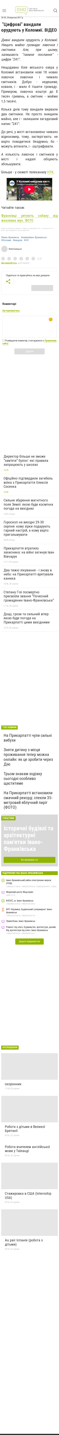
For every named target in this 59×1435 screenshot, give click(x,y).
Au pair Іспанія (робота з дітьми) (24, 1242)
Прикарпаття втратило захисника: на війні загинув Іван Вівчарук (29, 552)
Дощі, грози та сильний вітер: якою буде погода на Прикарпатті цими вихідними (27, 618)
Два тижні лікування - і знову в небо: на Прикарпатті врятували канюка (28, 574)
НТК (50, 172)
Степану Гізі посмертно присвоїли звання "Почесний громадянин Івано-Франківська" (29, 596)
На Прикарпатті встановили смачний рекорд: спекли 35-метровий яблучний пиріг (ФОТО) (28, 800)
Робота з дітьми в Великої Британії (25, 1129)
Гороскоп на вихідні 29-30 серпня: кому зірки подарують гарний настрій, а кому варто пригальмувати (27, 528)
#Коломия (6, 240)
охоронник (13, 1084)
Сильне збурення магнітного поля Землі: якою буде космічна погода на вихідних (28, 504)
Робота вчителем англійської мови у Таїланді (27, 1149)
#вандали (17, 240)
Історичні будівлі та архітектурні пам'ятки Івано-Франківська (28, 838)
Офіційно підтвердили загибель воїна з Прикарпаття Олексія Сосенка (28, 482)
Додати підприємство (29, 941)
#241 (26, 240)
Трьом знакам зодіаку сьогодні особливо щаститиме (23, 778)
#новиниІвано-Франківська (34, 237)
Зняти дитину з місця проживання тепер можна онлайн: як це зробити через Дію (28, 757)
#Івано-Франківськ (10, 237)
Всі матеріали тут (29, 859)
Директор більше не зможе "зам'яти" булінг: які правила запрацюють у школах (26, 460)
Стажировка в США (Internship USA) (28, 1195)
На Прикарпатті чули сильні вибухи (28, 738)
